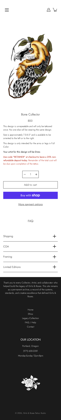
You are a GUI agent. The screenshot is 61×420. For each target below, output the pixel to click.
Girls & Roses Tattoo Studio (34, 413)
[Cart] (55, 9)
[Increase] (36, 174)
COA (6, 246)
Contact (30, 326)
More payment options (30, 204)
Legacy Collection (30, 318)
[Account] (48, 9)
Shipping (8, 236)
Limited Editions (12, 267)
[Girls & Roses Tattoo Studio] (30, 10)
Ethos (30, 314)
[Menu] (6, 10)
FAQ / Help (30, 322)
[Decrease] (24, 174)
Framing (7, 257)
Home (30, 309)
